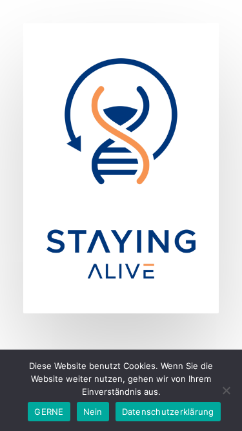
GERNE (48, 411)
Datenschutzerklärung (168, 411)
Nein (93, 411)
